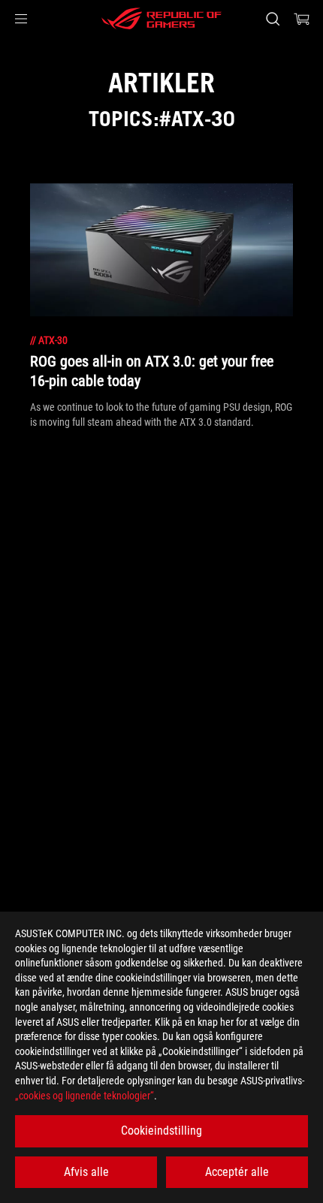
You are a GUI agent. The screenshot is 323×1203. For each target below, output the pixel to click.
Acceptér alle (237, 1172)
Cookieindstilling (161, 1130)
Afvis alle (86, 1172)
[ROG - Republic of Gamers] (161, 19)
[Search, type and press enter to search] (272, 19)
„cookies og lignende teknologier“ (84, 1096)
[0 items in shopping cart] (302, 19)
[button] (21, 19)
